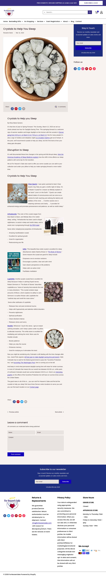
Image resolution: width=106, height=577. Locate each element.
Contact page (34, 387)
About (65, 21)
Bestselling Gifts (15, 21)
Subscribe (88, 48)
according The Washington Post (24, 362)
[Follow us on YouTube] (90, 68)
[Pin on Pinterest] (16, 108)
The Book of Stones (54, 252)
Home (5, 21)
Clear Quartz (32, 184)
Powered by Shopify (28, 574)
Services (40, 21)
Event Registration (53, 21)
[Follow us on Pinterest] (86, 68)
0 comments (62, 107)
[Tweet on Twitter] (19, 108)
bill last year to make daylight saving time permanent (42, 357)
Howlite (10, 326)
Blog (72, 21)
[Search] (90, 12)
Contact (78, 21)
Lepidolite (10, 279)
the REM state (34, 225)
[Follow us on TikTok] (94, 68)
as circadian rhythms (43, 138)
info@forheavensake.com (42, 523)
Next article (58, 412)
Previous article (14, 412)
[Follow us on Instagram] (82, 68)
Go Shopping (29, 21)
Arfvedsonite (12, 214)
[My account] (101, 12)
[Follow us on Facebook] (75, 68)
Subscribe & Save (91, 3)
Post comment (15, 454)
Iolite (24, 249)
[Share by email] (23, 108)
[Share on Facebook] (12, 108)
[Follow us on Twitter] (79, 68)
